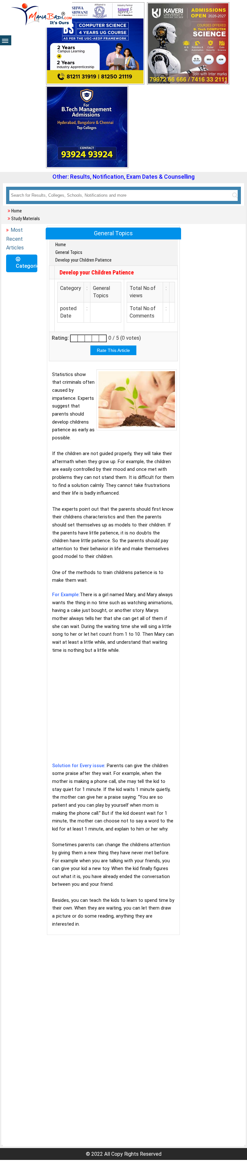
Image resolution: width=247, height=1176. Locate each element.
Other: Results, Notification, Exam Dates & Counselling (123, 176)
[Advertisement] (113, 712)
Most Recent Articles (15, 238)
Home (16, 210)
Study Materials (25, 218)
